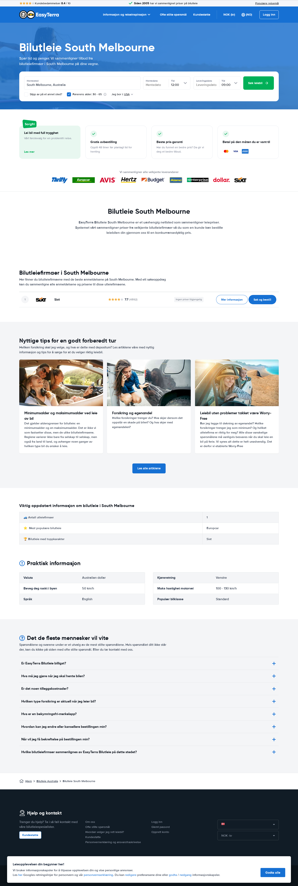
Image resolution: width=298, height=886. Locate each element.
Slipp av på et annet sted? (45, 94)
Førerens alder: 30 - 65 (87, 94)
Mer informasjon (232, 300)
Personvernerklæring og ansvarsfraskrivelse (113, 842)
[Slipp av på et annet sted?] (26, 94)
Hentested (33, 81)
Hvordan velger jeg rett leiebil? (104, 832)
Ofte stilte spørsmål (173, 14)
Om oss (90, 822)
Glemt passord (160, 827)
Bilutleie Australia (47, 781)
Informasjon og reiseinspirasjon (125, 14)
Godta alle (272, 872)
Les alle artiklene (149, 468)
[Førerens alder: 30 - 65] (69, 94)
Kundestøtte (201, 14)
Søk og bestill (262, 300)
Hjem (28, 781)
